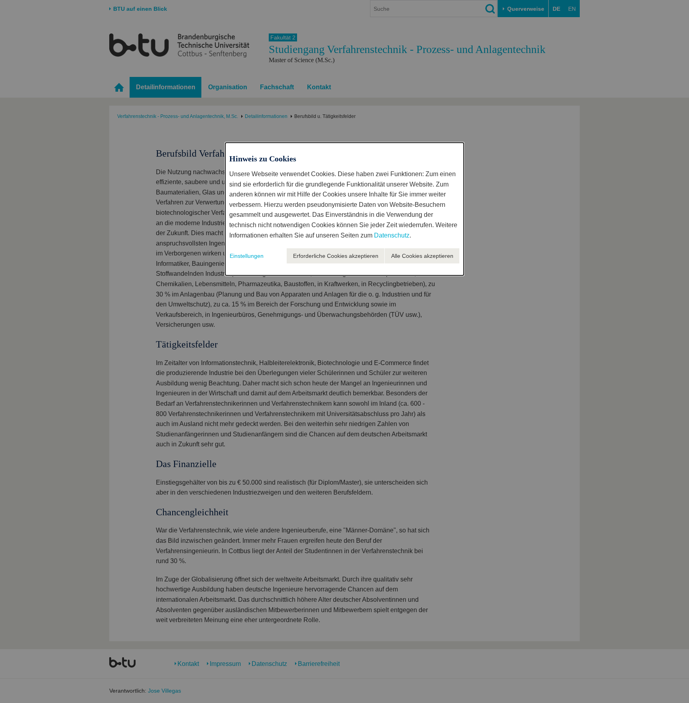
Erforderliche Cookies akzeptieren (335, 256)
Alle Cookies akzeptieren (422, 256)
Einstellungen (247, 256)
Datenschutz (391, 235)
